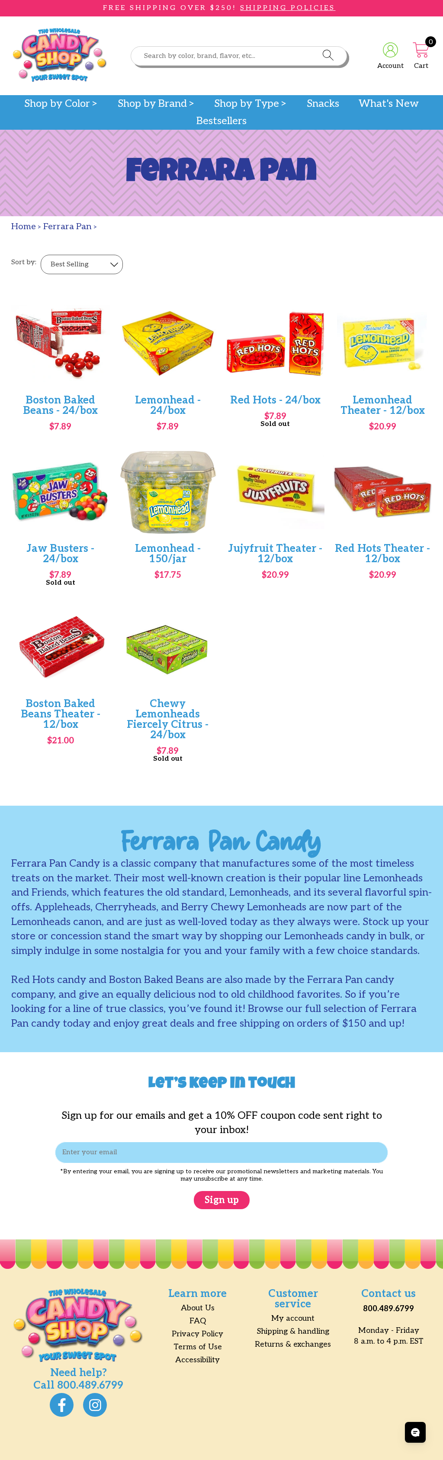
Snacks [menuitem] (323, 104)
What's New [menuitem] (389, 104)
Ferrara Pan (67, 226)
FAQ (197, 1321)
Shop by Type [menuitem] (246, 104)
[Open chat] (415, 1432)
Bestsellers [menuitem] (221, 121)
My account (293, 1318)
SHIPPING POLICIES (287, 8)
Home (23, 226)
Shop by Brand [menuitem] (152, 104)
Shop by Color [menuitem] (57, 104)
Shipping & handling (293, 1331)
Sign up (222, 1200)
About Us (198, 1308)
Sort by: (23, 262)
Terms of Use (197, 1346)
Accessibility (197, 1359)
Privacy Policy (197, 1333)
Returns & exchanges (293, 1344)
